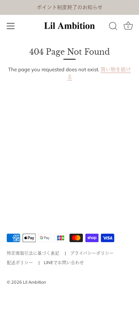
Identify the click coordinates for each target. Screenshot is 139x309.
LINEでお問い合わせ (64, 262)
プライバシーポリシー (92, 253)
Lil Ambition (34, 282)
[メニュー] (10, 26)
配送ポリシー (20, 262)
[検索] (113, 27)
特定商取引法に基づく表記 (33, 253)
